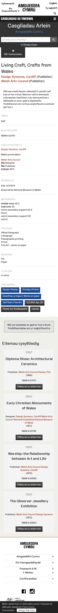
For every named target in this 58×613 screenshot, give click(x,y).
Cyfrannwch (7, 3)
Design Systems (44, 514)
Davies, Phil (44, 372)
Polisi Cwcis (28, 607)
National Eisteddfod (24, 419)
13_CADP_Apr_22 (34, 302)
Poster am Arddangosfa (15, 308)
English (53, 3)
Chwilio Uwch (30, 44)
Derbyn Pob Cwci (26, 610)
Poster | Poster (10, 289)
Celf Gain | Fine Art (12, 302)
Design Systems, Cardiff (18, 76)
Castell (35, 308)
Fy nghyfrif (51, 8)
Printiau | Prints (30, 289)
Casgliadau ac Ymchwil (17, 19)
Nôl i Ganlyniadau (13, 54)
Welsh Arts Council (14, 81)
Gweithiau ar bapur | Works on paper (21, 296)
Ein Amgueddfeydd (9, 9)
